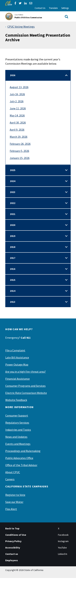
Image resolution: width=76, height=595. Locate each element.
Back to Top (12, 528)
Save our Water (14, 502)
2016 (12, 269)
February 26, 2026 (20, 144)
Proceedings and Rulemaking (22, 451)
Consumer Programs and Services (25, 386)
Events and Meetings (17, 444)
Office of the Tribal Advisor (21, 465)
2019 (12, 236)
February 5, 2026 (19, 151)
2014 (12, 290)
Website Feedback (16, 400)
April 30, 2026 (18, 122)
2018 (12, 247)
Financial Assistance (17, 378)
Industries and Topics (18, 429)
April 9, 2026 (17, 129)
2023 (12, 192)
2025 (12, 170)
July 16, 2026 (17, 94)
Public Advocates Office (19, 458)
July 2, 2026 (17, 101)
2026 (12, 75)
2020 (12, 225)
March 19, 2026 (18, 136)
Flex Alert (11, 509)
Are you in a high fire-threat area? (25, 371)
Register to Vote (15, 495)
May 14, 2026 (17, 115)
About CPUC (12, 472)
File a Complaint (15, 350)
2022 (12, 203)
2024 (12, 181)
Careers (9, 479)
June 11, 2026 (18, 108)
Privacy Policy (13, 541)
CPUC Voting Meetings (21, 26)
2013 (12, 301)
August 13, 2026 (19, 87)
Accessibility (12, 547)
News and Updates (16, 437)
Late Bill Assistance (17, 357)
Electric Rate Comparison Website (26, 393)
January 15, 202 (19, 158)
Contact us (11, 554)
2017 (12, 258)
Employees (11, 560)
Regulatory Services (17, 422)
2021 (12, 214)
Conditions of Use (15, 534)
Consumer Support (16, 415)
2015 (12, 279)
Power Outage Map (16, 364)
